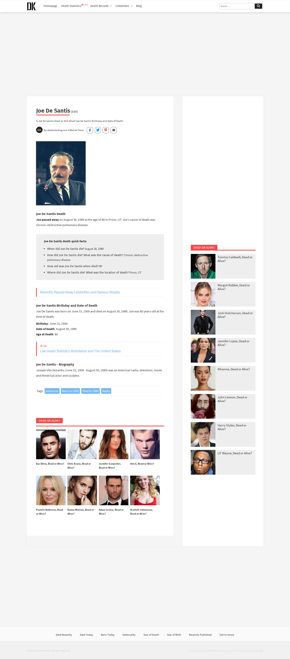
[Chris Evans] (82, 445)
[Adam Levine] (113, 491)
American (52, 391)
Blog (139, 6)
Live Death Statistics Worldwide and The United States (80, 349)
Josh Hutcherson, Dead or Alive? (235, 315)
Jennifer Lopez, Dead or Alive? (234, 343)
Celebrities (122, 6)
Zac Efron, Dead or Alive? (50, 463)
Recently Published (200, 634)
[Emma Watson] (82, 491)
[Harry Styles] (203, 435)
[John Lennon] (203, 407)
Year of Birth (174, 634)
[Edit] (74, 111)
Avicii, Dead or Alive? (142, 463)
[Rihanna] (203, 378)
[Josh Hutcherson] (203, 322)
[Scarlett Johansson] (145, 491)
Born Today (108, 634)
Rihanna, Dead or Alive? (234, 369)
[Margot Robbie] (203, 294)
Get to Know (227, 634)
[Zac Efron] (51, 445)
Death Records (99, 6)
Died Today (86, 634)
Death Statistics (71, 6)
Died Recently (64, 634)
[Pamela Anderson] (51, 491)
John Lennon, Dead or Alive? (232, 399)
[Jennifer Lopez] (203, 350)
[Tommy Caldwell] (203, 266)
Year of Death (151, 634)
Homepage (50, 6)
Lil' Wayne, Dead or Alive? (235, 453)
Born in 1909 (70, 391)
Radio (106, 391)
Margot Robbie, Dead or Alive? (234, 287)
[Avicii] (145, 445)
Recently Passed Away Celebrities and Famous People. (80, 292)
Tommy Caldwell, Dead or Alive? (235, 259)
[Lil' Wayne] (203, 462)
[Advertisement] (145, 52)
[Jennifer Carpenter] (113, 445)
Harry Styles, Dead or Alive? (232, 427)
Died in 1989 (90, 391)
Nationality (129, 634)
